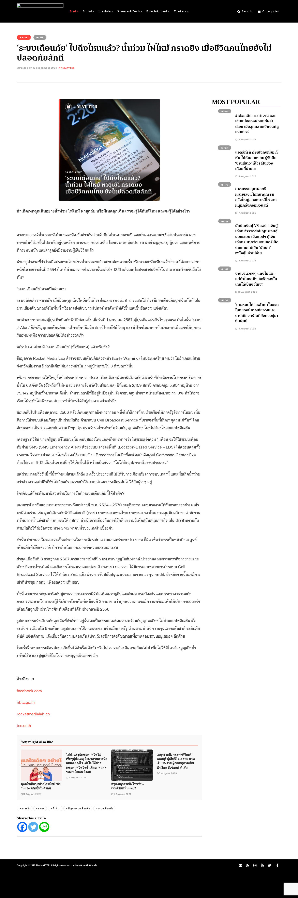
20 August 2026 (247, 292)
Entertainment (156, 11)
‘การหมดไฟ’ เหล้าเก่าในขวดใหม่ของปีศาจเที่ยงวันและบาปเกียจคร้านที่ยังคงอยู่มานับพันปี (257, 312)
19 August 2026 (246, 260)
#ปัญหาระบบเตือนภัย (78, 808)
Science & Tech (128, 11)
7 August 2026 (77, 777)
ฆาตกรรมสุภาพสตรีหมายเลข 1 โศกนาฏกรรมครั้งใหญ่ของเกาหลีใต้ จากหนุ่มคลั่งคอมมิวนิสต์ (256, 197)
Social (87, 11)
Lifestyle (104, 11)
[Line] (44, 827)
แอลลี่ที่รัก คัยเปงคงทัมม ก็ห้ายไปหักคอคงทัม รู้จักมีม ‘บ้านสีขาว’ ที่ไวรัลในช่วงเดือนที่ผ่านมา (256, 160)
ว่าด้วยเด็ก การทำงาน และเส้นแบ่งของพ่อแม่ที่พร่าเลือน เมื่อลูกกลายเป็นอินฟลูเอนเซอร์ (257, 123)
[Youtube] (262, 865)
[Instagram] (254, 865)
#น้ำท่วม (55, 808)
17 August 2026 (246, 212)
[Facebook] (22, 827)
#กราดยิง (24, 808)
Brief (73, 11)
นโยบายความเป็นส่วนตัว (85, 865)
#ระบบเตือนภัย (104, 808)
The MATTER (66, 67)
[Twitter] (33, 827)
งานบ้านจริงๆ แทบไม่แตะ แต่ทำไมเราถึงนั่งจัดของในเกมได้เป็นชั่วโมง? (256, 279)
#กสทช (40, 808)
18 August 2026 (246, 139)
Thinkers (180, 11)
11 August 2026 (32, 794)
